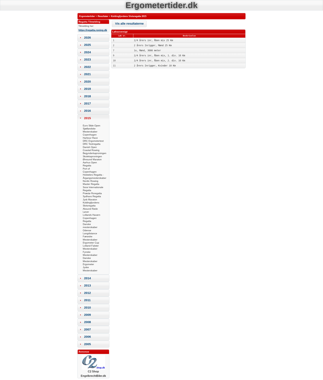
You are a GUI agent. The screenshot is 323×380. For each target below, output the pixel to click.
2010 (87, 307)
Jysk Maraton (90, 199)
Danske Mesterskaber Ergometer (90, 261)
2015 (87, 118)
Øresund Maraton (92, 159)
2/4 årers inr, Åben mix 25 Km (153, 40)
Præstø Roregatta (92, 193)
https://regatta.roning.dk (93, 30)
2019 (87, 88)
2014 (87, 278)
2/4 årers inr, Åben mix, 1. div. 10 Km (159, 55)
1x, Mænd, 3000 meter (147, 50)
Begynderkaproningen (94, 153)
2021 (87, 74)
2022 (87, 67)
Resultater (103, 16)
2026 (87, 37)
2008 (87, 322)
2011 (87, 300)
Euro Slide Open (91, 125)
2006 (87, 336)
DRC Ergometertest (93, 141)
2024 (87, 52)
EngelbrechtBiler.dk (93, 375)
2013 (87, 285)
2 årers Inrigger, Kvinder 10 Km (155, 65)
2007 (87, 329)
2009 (87, 314)
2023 (87, 59)
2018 (87, 96)
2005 (87, 344)
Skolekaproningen (92, 156)
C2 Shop (93, 371)
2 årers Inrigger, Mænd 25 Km (153, 45)
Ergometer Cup (91, 242)
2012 (87, 293)
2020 (87, 81)
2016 (87, 110)
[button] (129, 23)
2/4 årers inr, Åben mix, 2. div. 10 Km (159, 60)
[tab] (93, 37)
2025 (87, 45)
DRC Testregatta (91, 144)
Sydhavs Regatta (92, 196)
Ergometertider (87, 16)
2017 (87, 103)
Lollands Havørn (91, 215)
